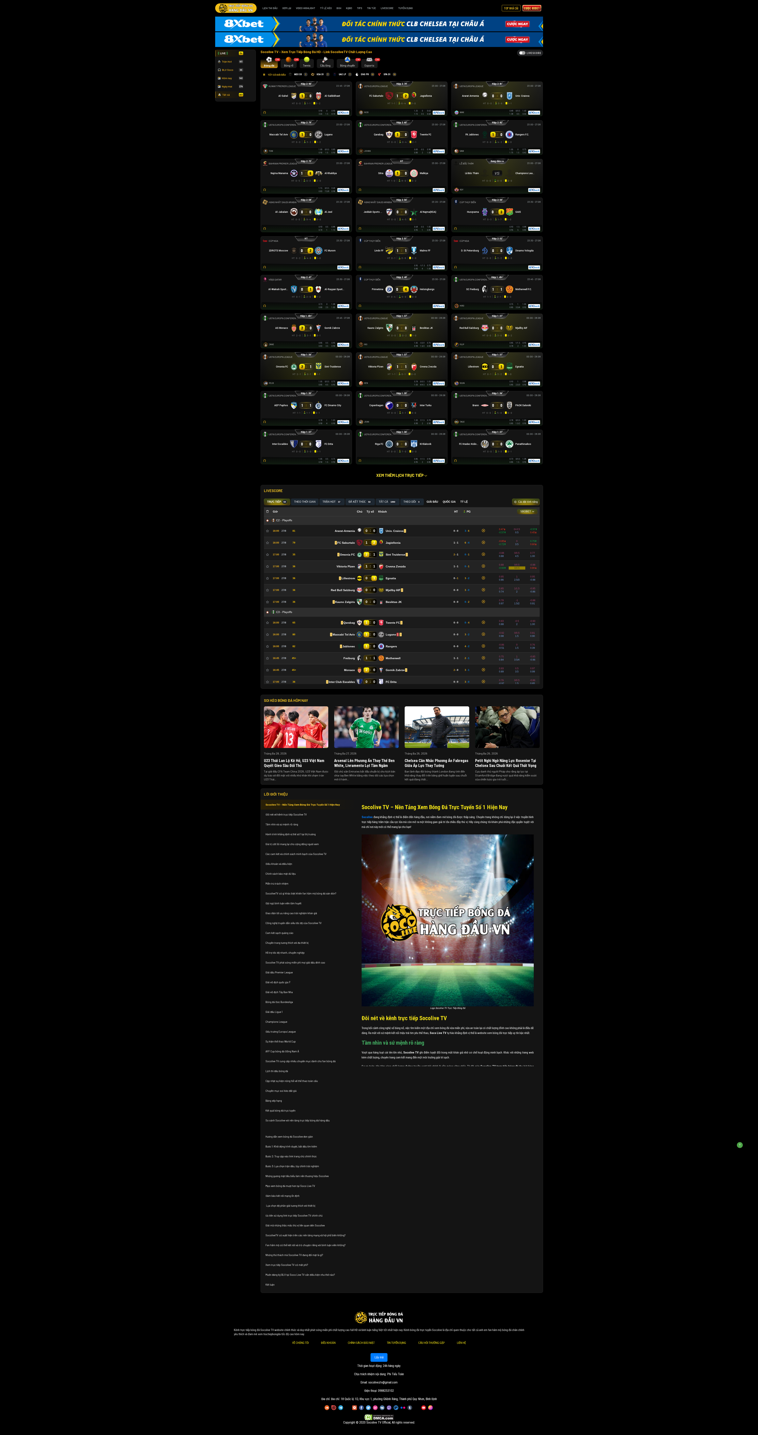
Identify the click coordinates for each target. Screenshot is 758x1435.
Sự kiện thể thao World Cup (280, 1041)
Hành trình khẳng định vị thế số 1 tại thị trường (290, 834)
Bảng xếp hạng (273, 1100)
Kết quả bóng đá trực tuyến (280, 1110)
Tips (359, 8)
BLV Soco (232, 69)
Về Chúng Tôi (300, 1343)
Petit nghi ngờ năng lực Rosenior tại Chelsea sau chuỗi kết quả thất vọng (505, 763)
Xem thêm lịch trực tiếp (400, 475)
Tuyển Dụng (405, 8)
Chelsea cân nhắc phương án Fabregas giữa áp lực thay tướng (436, 763)
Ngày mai (232, 86)
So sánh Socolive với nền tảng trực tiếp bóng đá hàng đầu (297, 1120)
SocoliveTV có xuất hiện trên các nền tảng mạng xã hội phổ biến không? (305, 1235)
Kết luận (270, 1284)
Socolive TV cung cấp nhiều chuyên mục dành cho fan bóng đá (300, 1061)
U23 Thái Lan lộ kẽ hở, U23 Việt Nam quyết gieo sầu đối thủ (294, 763)
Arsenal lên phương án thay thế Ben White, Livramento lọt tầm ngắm (364, 763)
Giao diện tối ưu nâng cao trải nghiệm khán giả (291, 913)
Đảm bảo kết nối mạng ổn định (282, 1195)
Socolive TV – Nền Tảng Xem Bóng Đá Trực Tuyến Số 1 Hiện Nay (302, 804)
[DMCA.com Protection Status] (379, 1417)
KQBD (349, 8)
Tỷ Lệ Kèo (326, 8)
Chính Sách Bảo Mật (361, 1343)
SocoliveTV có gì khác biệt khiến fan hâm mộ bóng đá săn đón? (300, 893)
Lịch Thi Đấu (270, 8)
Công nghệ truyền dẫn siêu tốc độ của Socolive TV (293, 923)
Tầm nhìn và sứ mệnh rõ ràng (281, 824)
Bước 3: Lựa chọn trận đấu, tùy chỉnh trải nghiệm (292, 1166)
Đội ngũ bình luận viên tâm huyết (283, 903)
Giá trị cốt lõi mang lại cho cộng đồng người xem (292, 844)
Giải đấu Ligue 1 (274, 1011)
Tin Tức (371, 8)
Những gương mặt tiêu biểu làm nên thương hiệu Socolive (297, 1176)
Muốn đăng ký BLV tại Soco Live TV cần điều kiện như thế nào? (300, 1274)
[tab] (269, 63)
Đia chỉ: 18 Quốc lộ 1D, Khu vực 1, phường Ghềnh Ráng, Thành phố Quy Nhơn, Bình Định (384, 1399)
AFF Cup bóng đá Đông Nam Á (282, 1051)
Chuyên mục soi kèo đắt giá (280, 1090)
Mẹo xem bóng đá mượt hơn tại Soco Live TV (290, 1186)
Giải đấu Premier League (279, 972)
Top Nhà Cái (511, 8)
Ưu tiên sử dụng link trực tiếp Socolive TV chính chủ (294, 1215)
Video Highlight (305, 8)
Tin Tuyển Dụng (396, 1343)
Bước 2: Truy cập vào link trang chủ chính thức (291, 1156)
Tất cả (232, 94)
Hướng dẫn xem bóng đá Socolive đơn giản (289, 1136)
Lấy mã (379, 1357)
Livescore (387, 8)
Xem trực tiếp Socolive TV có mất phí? (286, 1264)
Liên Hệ (461, 1343)
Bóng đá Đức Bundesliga (279, 1002)
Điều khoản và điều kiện (279, 863)
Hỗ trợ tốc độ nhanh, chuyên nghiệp (285, 952)
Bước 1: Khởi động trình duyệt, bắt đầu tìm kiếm (291, 1146)
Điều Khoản (328, 1343)
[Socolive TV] (236, 8)
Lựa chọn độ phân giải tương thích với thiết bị (290, 1205)
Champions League (276, 1021)
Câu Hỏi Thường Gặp (431, 1343)
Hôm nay (232, 78)
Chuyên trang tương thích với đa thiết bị (287, 942)
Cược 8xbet (532, 8)
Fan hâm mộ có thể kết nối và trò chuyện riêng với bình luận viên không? (305, 1245)
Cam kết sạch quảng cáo (279, 932)
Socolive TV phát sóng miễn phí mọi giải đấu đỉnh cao (295, 962)
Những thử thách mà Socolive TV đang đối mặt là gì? (294, 1255)
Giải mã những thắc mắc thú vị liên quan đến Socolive (295, 1225)
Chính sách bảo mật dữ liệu (280, 873)
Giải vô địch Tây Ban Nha (279, 992)
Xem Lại (286, 8)
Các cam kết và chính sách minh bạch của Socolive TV (295, 854)
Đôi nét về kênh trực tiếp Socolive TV (286, 814)
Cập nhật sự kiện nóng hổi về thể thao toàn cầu (291, 1081)
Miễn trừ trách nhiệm (276, 883)
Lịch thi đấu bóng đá (276, 1071)
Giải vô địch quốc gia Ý (278, 982)
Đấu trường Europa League (280, 1031)
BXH (339, 8)
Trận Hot (232, 61)
